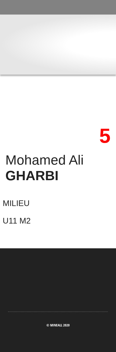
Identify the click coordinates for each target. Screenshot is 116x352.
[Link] (68, 9)
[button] (58, 67)
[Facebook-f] (47, 9)
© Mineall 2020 (58, 325)
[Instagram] (58, 9)
